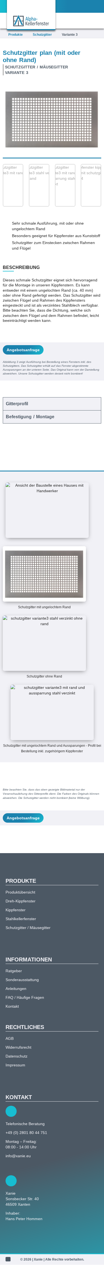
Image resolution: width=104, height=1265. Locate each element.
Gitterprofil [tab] (17, 403)
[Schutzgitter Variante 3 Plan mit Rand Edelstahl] (52, 119)
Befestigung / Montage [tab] (30, 416)
